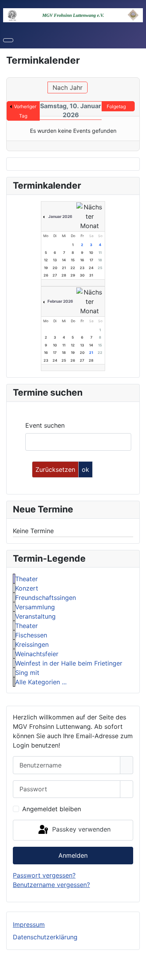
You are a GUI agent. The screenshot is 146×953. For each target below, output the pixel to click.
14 (64, 260)
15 (73, 260)
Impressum (29, 924)
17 (91, 260)
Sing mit (27, 672)
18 (100, 260)
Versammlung (35, 607)
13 (55, 260)
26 (46, 275)
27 (55, 275)
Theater (26, 579)
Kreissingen (32, 644)
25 (100, 268)
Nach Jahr (68, 87)
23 (82, 268)
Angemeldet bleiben (51, 809)
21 (64, 268)
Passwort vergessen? (44, 875)
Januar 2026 (60, 216)
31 (91, 275)
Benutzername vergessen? (51, 885)
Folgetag (116, 106)
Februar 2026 (60, 301)
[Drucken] (137, 74)
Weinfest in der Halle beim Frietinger (68, 663)
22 (72, 268)
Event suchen (45, 425)
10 (91, 252)
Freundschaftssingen (45, 597)
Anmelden (73, 855)
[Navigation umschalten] (8, 40)
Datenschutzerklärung (45, 937)
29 (72, 275)
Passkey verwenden (80, 829)
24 (91, 268)
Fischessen (31, 635)
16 (82, 260)
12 (46, 260)
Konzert (26, 588)
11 (100, 252)
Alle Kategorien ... (41, 682)
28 (64, 275)
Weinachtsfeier (36, 654)
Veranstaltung (35, 616)
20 (55, 268)
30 (82, 275)
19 (46, 268)
